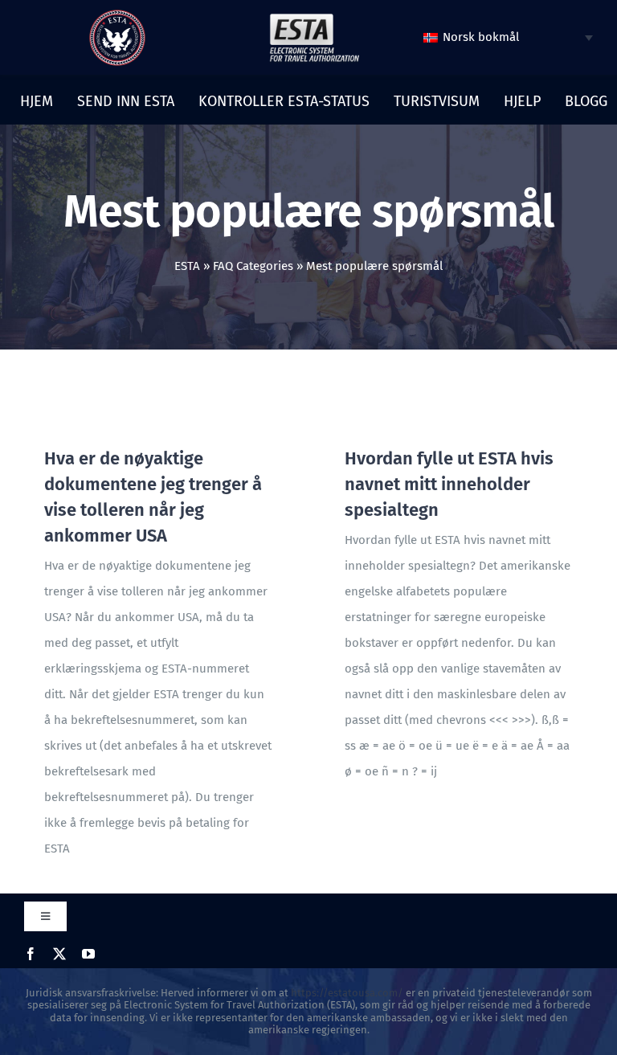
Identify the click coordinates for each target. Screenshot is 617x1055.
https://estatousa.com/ (347, 993)
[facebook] (30, 953)
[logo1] (314, 17)
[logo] (117, 15)
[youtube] (88, 953)
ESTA (187, 266)
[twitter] (59, 953)
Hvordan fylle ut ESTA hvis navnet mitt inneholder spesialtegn (449, 484)
